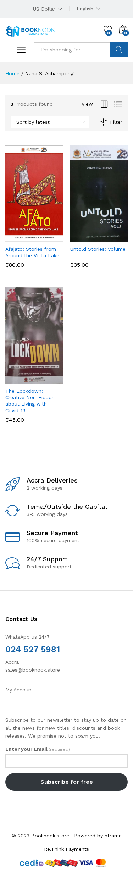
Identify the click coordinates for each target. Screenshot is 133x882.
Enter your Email (37, 749)
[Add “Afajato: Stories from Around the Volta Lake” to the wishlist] (49, 237)
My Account (19, 690)
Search (119, 49)
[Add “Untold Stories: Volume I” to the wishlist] (114, 237)
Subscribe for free (66, 781)
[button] (17, 237)
